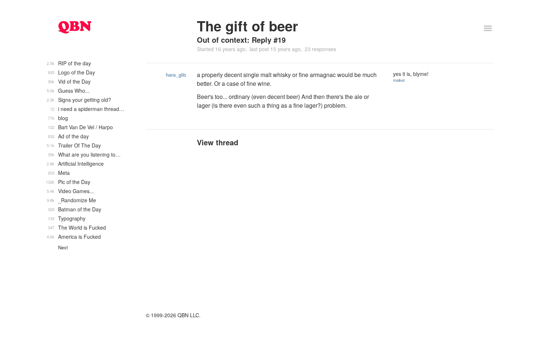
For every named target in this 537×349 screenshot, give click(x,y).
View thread (217, 142)
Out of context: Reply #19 (241, 39)
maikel (398, 80)
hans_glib (176, 74)
